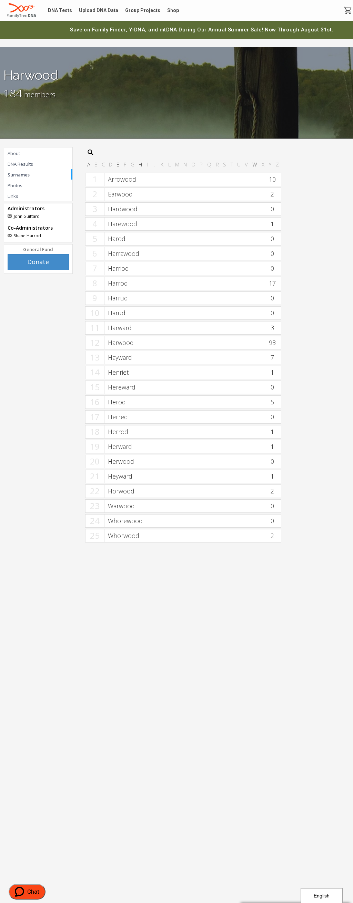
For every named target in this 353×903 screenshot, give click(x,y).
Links (13, 196)
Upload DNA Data (98, 10)
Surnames (19, 175)
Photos (15, 185)
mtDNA (168, 30)
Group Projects (142, 10)
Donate (38, 262)
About (14, 153)
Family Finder (109, 30)
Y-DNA (137, 30)
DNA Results (20, 164)
